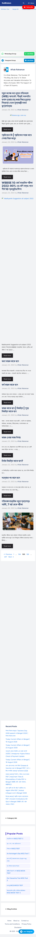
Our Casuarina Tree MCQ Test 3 (17, 879)
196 (27, 554)
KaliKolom (6, 3)
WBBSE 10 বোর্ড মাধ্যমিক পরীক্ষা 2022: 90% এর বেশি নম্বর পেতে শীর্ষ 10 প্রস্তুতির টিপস (17, 186)
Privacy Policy (26, 924)
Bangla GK (16, 9)
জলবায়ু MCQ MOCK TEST (15, 885)
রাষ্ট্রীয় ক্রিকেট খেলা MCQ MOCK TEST (16, 872)
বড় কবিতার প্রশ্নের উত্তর (13, 866)
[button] (23, 3)
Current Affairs (26, 9)
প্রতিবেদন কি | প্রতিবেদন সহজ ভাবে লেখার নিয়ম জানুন (16, 136)
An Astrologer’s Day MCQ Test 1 (18, 853)
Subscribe (29, 7)
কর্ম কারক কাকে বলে (10, 384)
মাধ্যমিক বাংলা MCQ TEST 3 (15, 838)
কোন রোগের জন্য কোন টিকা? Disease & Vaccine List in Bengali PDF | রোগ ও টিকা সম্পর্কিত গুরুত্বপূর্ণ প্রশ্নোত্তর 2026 (18, 768)
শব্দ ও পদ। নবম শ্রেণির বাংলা (14, 843)
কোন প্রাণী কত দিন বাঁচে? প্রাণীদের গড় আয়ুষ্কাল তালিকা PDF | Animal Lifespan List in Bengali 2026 (16, 790)
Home (9, 921)
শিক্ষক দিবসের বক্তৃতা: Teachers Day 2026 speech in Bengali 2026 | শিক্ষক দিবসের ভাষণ (17, 733)
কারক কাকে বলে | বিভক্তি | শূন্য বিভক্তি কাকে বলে (15, 409)
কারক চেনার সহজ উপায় (11, 437)
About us (16, 921)
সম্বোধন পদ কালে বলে (11, 477)
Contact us (25, 921)
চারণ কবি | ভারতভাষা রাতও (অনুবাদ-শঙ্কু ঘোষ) (16, 860)
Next (11, 557)
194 (19, 554)
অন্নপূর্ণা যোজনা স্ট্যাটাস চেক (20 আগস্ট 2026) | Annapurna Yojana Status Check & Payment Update (18, 753)
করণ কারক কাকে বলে (10, 361)
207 (5, 557)
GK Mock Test (5, 9)
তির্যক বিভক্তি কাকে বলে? (12, 460)
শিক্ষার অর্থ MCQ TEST (13, 848)
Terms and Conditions (12, 924)
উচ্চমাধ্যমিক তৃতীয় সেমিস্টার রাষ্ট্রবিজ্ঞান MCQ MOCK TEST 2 (16, 892)
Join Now (30, 54)
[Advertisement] (18, 31)
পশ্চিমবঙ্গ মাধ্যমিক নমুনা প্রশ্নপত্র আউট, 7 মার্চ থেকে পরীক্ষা (16, 503)
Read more (7, 129)
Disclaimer (18, 927)
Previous (8, 554)
